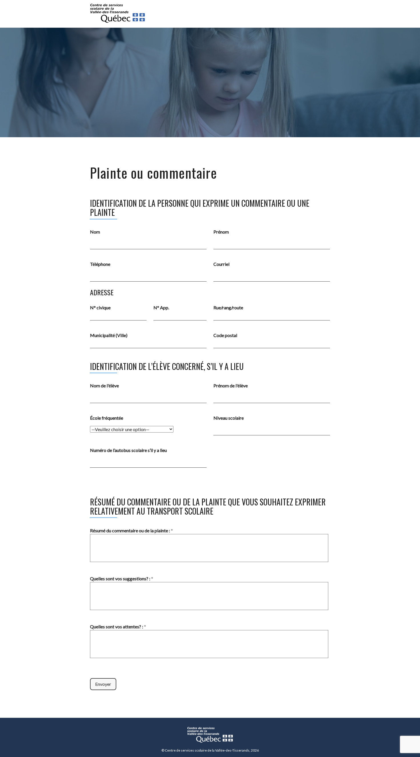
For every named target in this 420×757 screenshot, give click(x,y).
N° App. (161, 307)
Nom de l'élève (104, 385)
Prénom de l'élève (230, 385)
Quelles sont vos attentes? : (118, 626)
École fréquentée (106, 418)
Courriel (221, 264)
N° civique (100, 307)
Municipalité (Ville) (108, 335)
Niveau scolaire (228, 418)
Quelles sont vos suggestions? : (121, 578)
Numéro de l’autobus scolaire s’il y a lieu (128, 450)
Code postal (225, 335)
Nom (95, 231)
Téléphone (100, 264)
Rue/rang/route (228, 307)
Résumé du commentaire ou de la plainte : (131, 530)
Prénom (221, 231)
